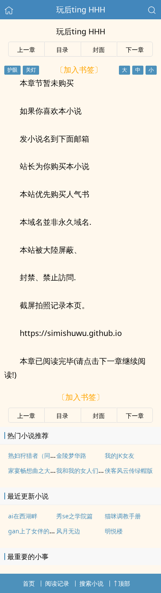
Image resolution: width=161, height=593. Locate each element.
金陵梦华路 (71, 455)
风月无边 (68, 531)
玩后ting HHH (80, 9)
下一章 (135, 49)
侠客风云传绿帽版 (129, 470)
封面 (99, 49)
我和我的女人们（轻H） (88, 470)
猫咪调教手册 (123, 516)
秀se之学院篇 (74, 516)
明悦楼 (114, 531)
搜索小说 (91, 583)
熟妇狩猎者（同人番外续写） (47, 455)
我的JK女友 (119, 455)
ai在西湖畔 (22, 516)
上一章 (26, 49)
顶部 (124, 583)
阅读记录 (57, 583)
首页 (29, 583)
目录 (62, 49)
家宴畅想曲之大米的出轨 (41, 470)
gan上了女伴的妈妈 (34, 531)
